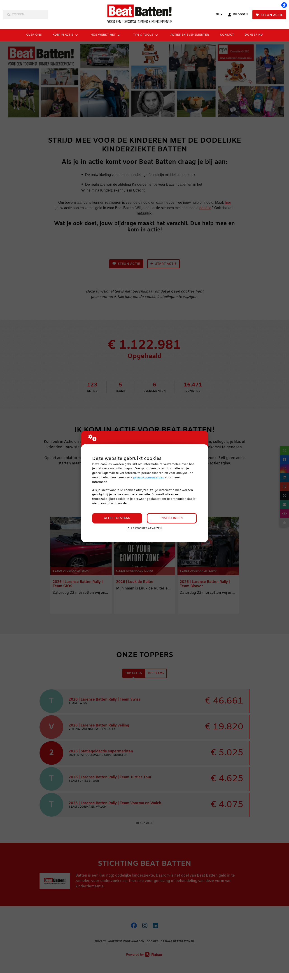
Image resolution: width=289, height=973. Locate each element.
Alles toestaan (117, 518)
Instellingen (172, 518)
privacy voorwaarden (148, 478)
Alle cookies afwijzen (145, 528)
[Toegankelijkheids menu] (284, 5)
